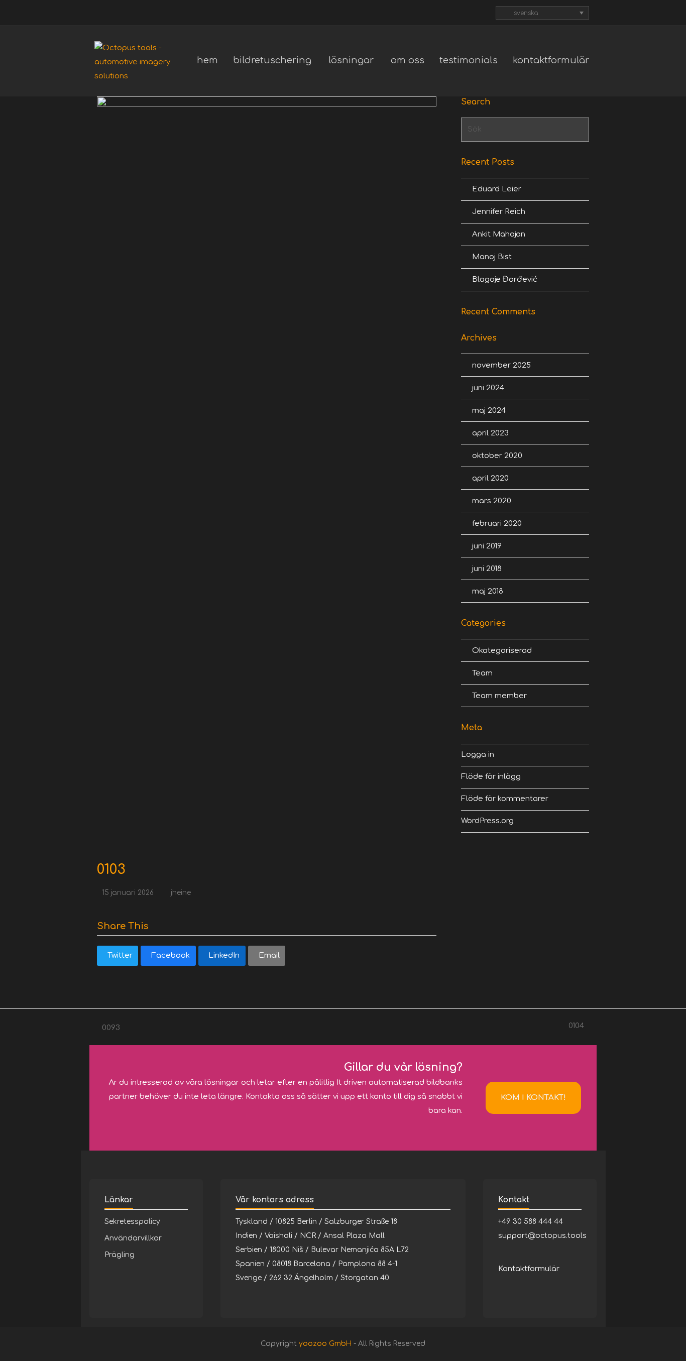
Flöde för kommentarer (504, 799)
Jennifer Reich (498, 211)
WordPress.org (487, 821)
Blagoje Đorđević (504, 279)
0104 (577, 1027)
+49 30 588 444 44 (530, 1221)
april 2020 (490, 478)
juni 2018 (487, 568)
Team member (499, 696)
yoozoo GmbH (325, 1343)
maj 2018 (487, 591)
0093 (108, 1029)
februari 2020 (497, 523)
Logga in (477, 754)
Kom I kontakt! (533, 1097)
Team (482, 673)
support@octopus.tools (542, 1235)
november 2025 (501, 365)
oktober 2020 (497, 455)
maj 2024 (489, 410)
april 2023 (490, 433)
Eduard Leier (496, 189)
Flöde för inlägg (491, 776)
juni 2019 (487, 546)
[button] (117, 956)
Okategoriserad (502, 650)
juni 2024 (488, 388)
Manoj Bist (492, 257)
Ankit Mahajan (498, 234)
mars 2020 (491, 501)
